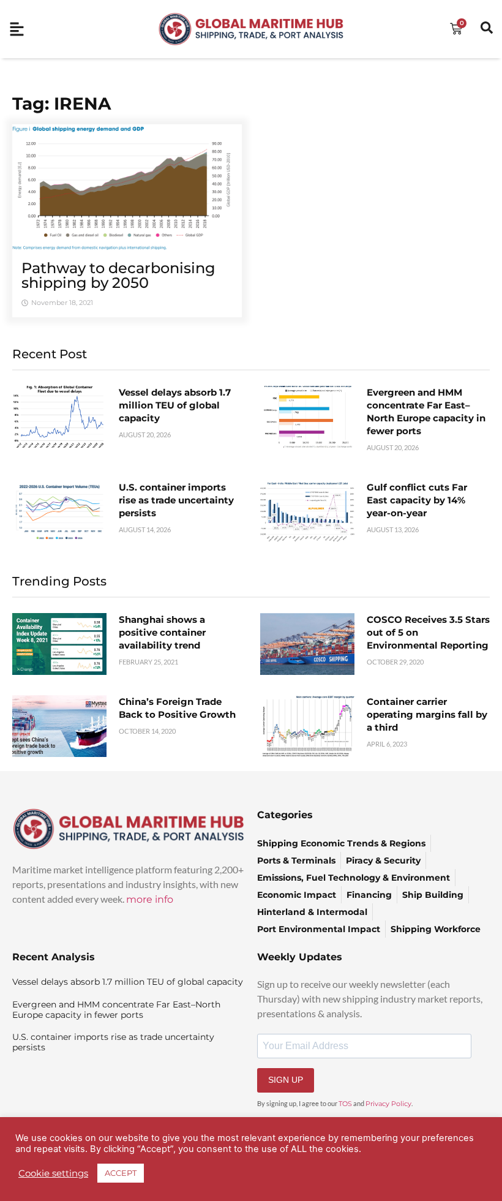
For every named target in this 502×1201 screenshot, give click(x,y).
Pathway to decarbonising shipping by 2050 (118, 275)
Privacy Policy (388, 1103)
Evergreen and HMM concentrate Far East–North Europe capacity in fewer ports (116, 1009)
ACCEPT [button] (121, 1173)
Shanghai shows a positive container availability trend (162, 632)
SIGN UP (285, 1080)
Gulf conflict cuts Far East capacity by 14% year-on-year (417, 500)
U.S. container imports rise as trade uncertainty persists (176, 500)
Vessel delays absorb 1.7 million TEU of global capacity (175, 405)
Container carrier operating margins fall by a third (427, 714)
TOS (345, 1103)
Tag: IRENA (61, 103)
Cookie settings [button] (53, 1173)
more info (149, 899)
